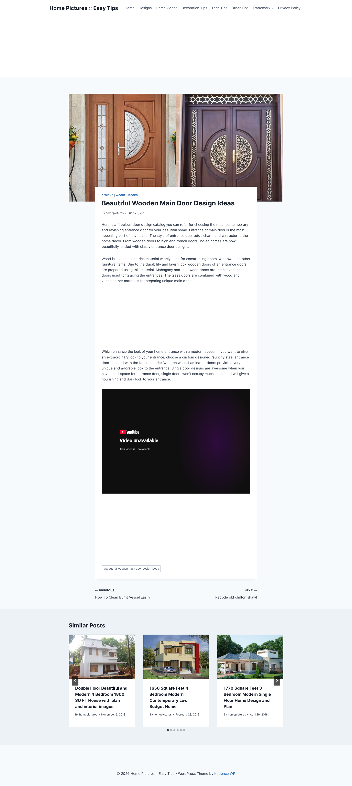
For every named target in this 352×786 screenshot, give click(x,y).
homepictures (115, 213)
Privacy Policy (289, 8)
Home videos (166, 8)
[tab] (168, 730)
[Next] (277, 681)
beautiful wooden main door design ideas (131, 568)
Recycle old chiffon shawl (236, 594)
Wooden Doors (127, 195)
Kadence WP (224, 774)
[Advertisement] (176, 46)
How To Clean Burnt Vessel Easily (122, 594)
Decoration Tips (194, 8)
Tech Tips (219, 8)
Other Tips (240, 8)
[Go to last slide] (75, 681)
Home (129, 8)
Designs (145, 8)
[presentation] (102, 657)
